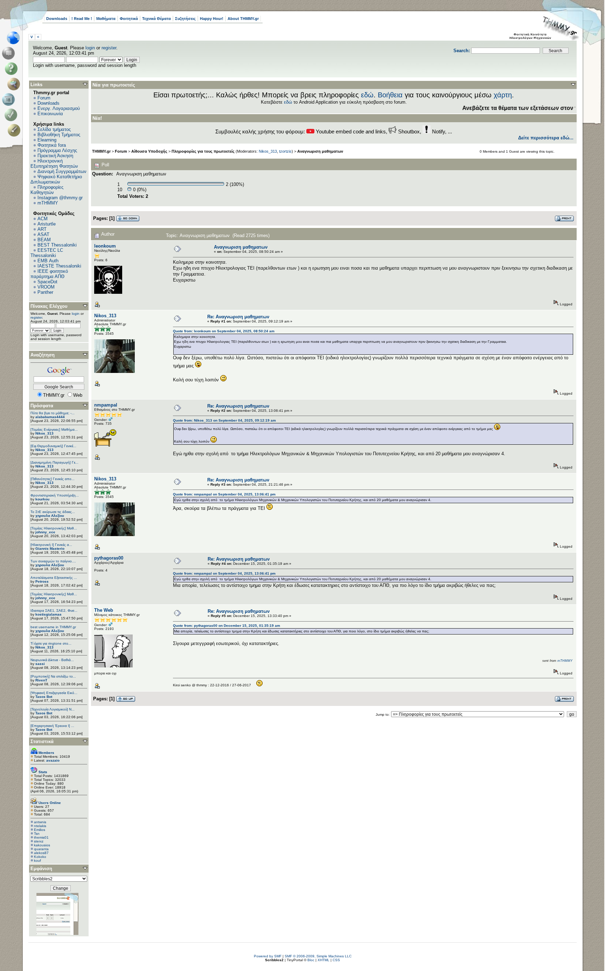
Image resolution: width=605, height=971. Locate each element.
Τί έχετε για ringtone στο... (50, 643)
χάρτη (503, 95)
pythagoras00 (108, 558)
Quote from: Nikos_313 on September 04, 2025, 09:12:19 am (224, 420)
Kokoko (40, 857)
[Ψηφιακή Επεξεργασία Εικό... (53, 693)
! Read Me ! (81, 18)
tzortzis (285, 151)
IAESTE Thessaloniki (59, 266)
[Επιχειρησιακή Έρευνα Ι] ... (52, 726)
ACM (42, 218)
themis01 (41, 837)
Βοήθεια (390, 95)
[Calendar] (10, 99)
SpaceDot (47, 281)
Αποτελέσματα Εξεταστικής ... (53, 578)
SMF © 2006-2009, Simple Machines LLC (318, 956)
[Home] (15, 37)
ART (42, 229)
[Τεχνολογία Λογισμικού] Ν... (52, 709)
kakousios (42, 845)
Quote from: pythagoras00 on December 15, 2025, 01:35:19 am (226, 625)
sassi (40, 664)
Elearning (46, 140)
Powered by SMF (267, 956)
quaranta (41, 849)
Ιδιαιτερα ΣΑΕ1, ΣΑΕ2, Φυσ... (53, 610)
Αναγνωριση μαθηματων (320, 151)
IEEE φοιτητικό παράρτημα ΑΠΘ (49, 274)
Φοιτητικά (129, 18)
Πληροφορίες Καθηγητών (46, 190)
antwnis (40, 822)
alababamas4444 (50, 417)
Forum (43, 97)
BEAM (44, 239)
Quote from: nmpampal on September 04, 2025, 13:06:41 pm (224, 494)
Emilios (39, 830)
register (109, 47)
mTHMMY (47, 203)
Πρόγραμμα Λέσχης (57, 150)
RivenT (41, 680)
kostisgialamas (48, 614)
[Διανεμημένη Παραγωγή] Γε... (54, 462)
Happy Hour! (211, 18)
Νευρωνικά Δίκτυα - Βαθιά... (52, 660)
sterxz (38, 841)
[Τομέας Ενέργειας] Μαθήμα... (54, 429)
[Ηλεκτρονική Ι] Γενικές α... (51, 545)
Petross (42, 581)
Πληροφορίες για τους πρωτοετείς (203, 151)
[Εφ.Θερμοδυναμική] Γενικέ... (53, 446)
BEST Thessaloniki (57, 245)
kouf (37, 860)
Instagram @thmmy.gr (60, 197)
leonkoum (105, 246)
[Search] (15, 84)
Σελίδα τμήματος (54, 129)
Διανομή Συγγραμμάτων (61, 171)
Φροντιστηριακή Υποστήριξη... (54, 495)
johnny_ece (45, 532)
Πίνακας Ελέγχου (49, 306)
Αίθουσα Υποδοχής (149, 151)
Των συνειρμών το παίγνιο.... (53, 561)
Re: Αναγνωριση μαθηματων (238, 316)
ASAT (43, 234)
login (90, 47)
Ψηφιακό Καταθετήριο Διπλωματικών (56, 179)
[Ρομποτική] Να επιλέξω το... (53, 676)
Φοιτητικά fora (51, 145)
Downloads (56, 18)
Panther (45, 292)
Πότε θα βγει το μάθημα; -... (52, 413)
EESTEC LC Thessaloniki (46, 253)
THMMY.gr (101, 151)
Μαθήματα (106, 18)
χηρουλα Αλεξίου (49, 516)
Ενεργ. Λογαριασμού (58, 108)
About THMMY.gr (243, 18)
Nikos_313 (44, 433)
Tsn (37, 833)
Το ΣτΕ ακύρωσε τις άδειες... (52, 512)
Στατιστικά (42, 741)
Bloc (310, 960)
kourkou (42, 499)
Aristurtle (46, 224)
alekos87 (41, 853)
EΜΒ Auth (47, 260)
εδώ (367, 95)
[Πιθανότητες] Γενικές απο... (52, 479)
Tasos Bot (43, 697)
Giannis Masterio (49, 548)
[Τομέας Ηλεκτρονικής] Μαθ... (53, 528)
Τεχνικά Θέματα (156, 18)
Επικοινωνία (50, 113)
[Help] (12, 68)
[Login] (12, 114)
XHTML (323, 960)
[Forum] (10, 53)
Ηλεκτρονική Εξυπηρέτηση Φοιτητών (54, 163)
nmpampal (105, 405)
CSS (336, 960)
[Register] (15, 130)
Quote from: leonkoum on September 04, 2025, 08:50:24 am (223, 331)
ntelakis (40, 826)
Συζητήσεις (185, 18)
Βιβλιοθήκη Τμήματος (58, 134)
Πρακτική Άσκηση (55, 155)
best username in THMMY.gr (53, 627)
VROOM (46, 287)
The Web (103, 610)
